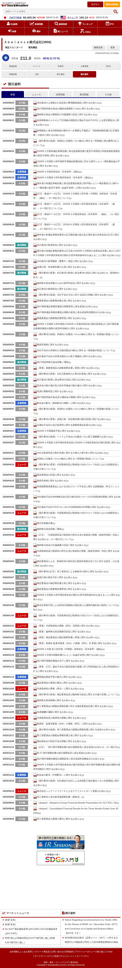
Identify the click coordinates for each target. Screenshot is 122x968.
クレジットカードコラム (77, 956)
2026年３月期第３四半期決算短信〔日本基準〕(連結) (63, 177)
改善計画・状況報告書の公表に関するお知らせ (60, 267)
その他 (108, 94)
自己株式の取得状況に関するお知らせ (56, 245)
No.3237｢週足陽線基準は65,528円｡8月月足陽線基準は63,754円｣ (31, 931)
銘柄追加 (98, 47)
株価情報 (13, 66)
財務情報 (13, 74)
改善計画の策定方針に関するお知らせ (56, 577)
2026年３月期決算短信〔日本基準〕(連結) (58, 171)
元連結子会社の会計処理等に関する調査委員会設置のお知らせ (68, 425)
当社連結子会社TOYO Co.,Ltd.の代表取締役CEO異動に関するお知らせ (72, 507)
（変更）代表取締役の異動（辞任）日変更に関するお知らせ (67, 625)
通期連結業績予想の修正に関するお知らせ (58, 677)
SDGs (108, 66)
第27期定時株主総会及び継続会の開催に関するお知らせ (65, 397)
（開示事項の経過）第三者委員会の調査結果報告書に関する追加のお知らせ (75, 729)
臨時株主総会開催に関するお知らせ (55, 700)
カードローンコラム (43, 956)
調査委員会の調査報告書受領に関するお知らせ (60, 318)
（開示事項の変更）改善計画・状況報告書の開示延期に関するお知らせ (72, 419)
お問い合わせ (57, 951)
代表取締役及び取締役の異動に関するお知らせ (60, 718)
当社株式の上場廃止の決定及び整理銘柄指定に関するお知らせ (68, 102)
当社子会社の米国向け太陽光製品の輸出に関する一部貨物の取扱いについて (75, 350)
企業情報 (84, 66)
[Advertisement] (61, 886)
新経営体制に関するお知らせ (51, 344)
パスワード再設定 (41, 951)
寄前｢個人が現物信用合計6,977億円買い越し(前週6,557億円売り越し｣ (30, 940)
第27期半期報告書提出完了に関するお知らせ (59, 661)
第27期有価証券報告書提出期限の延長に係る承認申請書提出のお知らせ (72, 312)
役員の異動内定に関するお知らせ (53, 391)
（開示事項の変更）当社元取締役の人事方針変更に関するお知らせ (70, 374)
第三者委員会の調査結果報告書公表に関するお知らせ (63, 735)
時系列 (61, 66)
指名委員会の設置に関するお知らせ (55, 474)
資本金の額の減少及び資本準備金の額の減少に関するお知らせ (68, 385)
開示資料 (84, 74)
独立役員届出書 (45, 523)
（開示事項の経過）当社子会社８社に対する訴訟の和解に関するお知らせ (73, 294)
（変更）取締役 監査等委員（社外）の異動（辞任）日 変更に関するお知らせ (75, 643)
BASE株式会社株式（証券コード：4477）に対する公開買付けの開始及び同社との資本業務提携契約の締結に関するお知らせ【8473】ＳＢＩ (91, 942)
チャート (37, 66)
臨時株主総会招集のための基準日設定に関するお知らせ (65, 283)
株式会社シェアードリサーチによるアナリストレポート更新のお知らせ (72, 791)
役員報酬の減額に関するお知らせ (53, 712)
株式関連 (84, 94)
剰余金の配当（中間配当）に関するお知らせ (59, 775)
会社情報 (14, 951)
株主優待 (60, 74)
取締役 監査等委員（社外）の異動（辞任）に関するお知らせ (68, 723)
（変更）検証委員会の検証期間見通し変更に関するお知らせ (67, 637)
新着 (12, 94)
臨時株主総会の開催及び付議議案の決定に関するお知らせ (66, 114)
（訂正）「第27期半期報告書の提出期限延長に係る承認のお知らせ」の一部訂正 (77, 747)
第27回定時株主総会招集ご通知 (52, 362)
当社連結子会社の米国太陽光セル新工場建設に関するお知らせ (68, 356)
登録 (112, 4)
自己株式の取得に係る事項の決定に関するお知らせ (62, 379)
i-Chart (109, 951)
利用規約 (69, 951)
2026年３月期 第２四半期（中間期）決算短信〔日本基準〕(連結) (69, 649)
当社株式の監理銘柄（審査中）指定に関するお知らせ (63, 261)
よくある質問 (25, 951)
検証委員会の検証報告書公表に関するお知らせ (60, 583)
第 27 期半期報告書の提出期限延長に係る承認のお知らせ (65, 753)
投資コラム (59, 956)
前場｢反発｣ (10, 924)
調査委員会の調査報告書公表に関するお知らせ (60, 300)
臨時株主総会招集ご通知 (49, 529)
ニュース (36, 94)
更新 (112, 47)
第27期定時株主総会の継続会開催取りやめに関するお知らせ (67, 108)
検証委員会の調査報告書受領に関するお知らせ (60, 589)
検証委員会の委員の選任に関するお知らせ (58, 682)
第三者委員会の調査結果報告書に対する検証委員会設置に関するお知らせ (73, 706)
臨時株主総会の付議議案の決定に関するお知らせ (61, 545)
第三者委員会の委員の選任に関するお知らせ (59, 819)
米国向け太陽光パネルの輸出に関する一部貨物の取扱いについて (69, 458)
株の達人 (101, 951)
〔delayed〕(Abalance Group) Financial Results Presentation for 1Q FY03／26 (76, 802)
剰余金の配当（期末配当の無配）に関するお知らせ (62, 403)
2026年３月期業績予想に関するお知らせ (57, 431)
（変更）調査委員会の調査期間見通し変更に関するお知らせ (67, 368)
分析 (37, 74)
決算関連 (60, 94)
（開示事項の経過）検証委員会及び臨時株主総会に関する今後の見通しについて (77, 694)
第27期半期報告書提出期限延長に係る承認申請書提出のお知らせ (69, 758)
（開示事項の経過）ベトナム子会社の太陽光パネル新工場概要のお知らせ (73, 436)
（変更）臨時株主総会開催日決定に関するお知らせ (62, 631)
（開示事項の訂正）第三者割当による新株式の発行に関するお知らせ (71, 571)
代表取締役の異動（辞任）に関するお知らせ (59, 688)
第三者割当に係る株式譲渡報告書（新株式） (59, 797)
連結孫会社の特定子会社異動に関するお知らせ (60, 741)
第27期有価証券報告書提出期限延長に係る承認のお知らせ (66, 306)
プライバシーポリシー (85, 951)
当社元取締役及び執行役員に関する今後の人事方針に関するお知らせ (71, 453)
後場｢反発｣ (10, 920)
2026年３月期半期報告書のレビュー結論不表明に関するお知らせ (69, 655)
